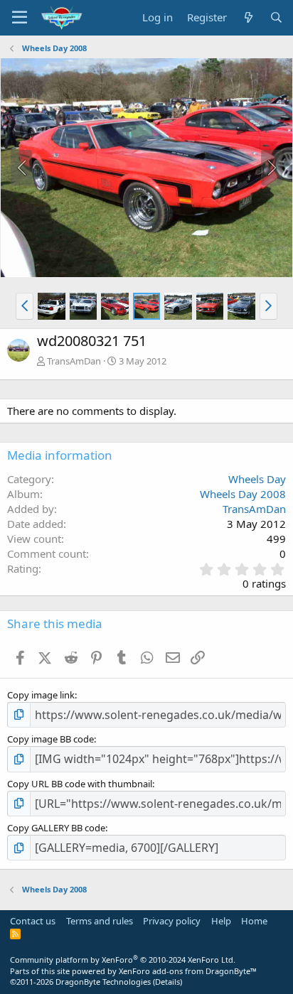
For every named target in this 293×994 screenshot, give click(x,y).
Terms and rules (99, 920)
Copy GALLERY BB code (56, 827)
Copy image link (41, 694)
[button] (24, 306)
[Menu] (19, 18)
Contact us (32, 920)
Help (221, 920)
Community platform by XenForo (122, 959)
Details (167, 981)
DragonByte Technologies (103, 981)
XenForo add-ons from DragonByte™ (188, 971)
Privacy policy (172, 920)
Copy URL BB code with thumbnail (79, 783)
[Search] (276, 17)
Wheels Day (257, 479)
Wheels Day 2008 (243, 494)
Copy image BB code (50, 739)
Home (254, 920)
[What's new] (248, 17)
